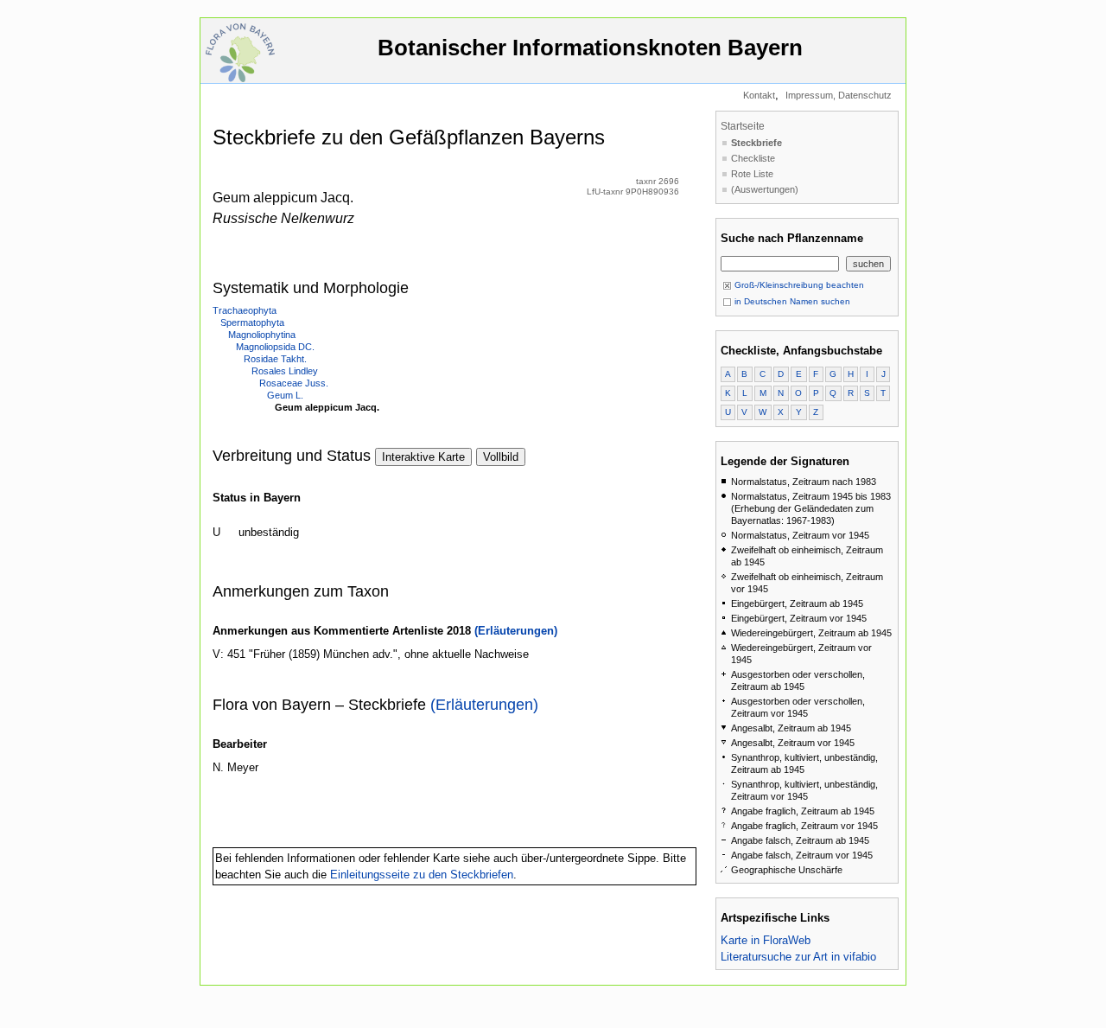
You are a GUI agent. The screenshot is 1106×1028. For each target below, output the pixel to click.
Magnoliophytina (262, 334)
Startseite (743, 126)
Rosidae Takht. (275, 359)
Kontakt (759, 95)
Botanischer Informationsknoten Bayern (590, 48)
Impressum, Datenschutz (838, 95)
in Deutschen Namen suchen (791, 301)
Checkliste (753, 158)
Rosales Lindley (284, 371)
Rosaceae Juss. (293, 383)
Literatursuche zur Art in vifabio (798, 956)
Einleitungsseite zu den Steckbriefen (421, 874)
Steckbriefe (756, 142)
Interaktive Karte (423, 456)
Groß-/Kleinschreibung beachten (798, 285)
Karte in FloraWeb (765, 940)
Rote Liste (752, 174)
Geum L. (285, 395)
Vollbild (500, 456)
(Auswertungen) (764, 189)
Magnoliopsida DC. (275, 347)
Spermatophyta (252, 322)
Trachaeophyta (244, 310)
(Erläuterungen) (515, 630)
